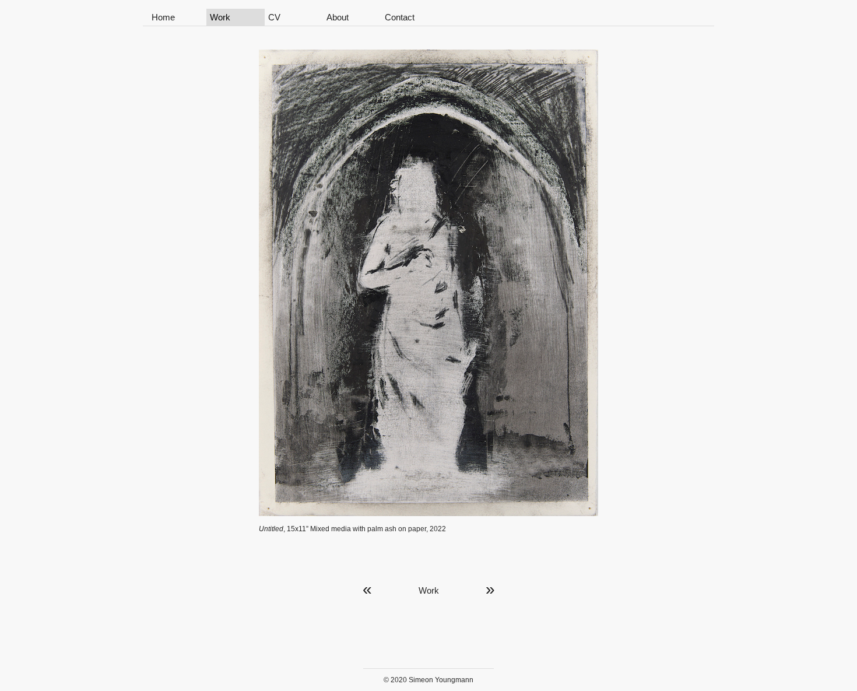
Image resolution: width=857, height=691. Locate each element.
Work (220, 17)
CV (274, 17)
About (337, 17)
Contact (400, 17)
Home (163, 17)
